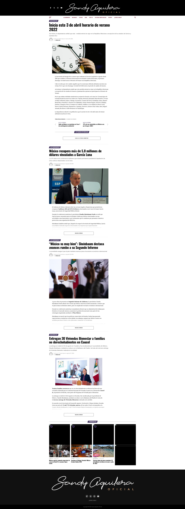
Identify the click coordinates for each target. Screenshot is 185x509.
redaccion (57, 40)
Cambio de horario (71, 119)
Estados (81, 17)
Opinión (110, 17)
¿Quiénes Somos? (118, 17)
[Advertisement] (124, 52)
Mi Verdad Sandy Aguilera (100, 17)
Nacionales (74, 17)
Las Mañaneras (66, 17)
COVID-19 (91, 17)
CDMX (86, 17)
